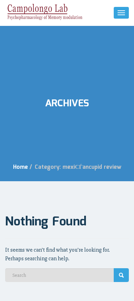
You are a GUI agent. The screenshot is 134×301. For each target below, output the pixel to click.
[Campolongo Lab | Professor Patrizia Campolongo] (44, 12)
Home (20, 167)
